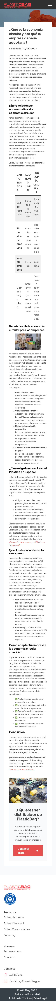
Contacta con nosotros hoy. (21, 769)
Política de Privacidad (27, 994)
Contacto (9, 957)
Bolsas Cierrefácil (14, 923)
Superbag (10, 935)
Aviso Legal (40, 998)
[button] (13, 975)
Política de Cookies (20, 998)
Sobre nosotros (13, 951)
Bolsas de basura (14, 917)
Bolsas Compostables (17, 929)
